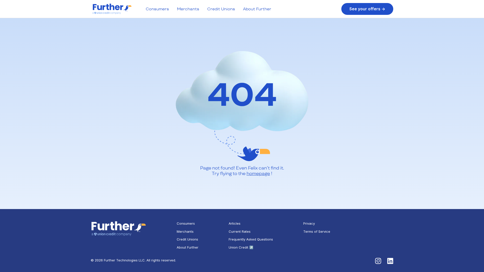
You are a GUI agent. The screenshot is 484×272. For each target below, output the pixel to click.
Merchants (188, 9)
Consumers (157, 9)
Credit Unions (221, 9)
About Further (257, 9)
